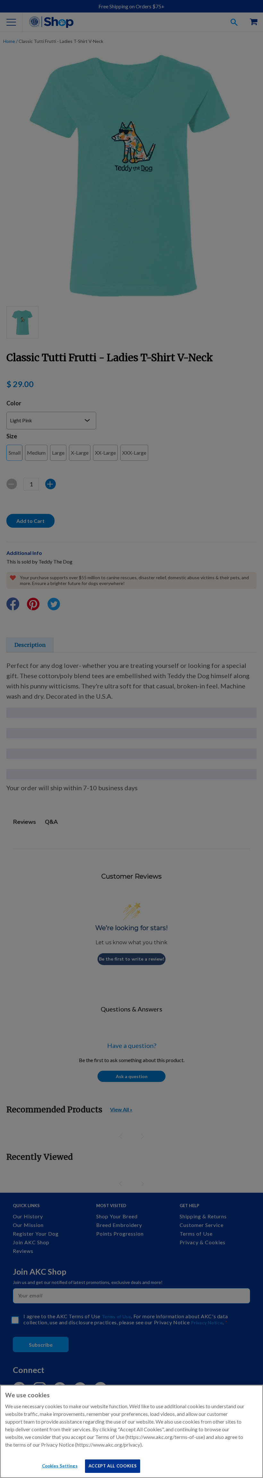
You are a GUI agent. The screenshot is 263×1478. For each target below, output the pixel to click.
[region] (131, 1431)
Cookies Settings (60, 1465)
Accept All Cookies (113, 1465)
